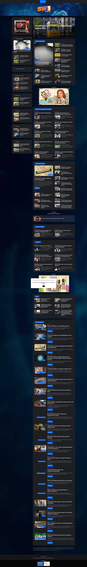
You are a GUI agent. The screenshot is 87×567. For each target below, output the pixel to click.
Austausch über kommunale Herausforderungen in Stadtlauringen (66, 299)
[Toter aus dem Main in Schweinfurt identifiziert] (57, 66)
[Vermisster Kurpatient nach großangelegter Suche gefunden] (37, 76)
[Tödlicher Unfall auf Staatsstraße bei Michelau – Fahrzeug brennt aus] (37, 71)
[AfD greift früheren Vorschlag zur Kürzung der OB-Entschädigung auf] (37, 312)
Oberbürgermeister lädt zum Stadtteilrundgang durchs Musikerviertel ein (46, 305)
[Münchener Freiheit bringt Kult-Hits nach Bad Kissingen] (57, 126)
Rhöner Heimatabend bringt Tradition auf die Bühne (59, 480)
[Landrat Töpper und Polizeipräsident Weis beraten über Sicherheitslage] (57, 172)
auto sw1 (37, 65)
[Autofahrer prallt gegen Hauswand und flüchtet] (43, 55)
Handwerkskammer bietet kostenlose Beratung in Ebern (25, 118)
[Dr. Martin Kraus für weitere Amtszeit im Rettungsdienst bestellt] (37, 126)
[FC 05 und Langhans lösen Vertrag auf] (37, 249)
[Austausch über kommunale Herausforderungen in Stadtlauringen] (57, 300)
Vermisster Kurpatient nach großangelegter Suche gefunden (46, 76)
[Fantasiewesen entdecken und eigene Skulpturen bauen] (37, 136)
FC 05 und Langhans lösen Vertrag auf (42, 245)
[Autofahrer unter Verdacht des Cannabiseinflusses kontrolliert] (57, 45)
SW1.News (42, 1)
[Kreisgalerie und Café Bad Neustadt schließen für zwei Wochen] (57, 167)
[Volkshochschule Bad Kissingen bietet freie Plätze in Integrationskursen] (37, 235)
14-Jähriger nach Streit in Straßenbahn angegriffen (24, 56)
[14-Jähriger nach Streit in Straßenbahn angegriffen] (57, 50)
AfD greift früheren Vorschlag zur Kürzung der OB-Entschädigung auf (46, 311)
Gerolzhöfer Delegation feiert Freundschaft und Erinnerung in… (66, 189)
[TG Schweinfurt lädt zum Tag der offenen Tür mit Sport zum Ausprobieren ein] (57, 259)
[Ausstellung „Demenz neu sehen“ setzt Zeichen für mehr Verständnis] (16, 150)
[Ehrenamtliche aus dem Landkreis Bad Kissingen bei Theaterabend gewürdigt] (37, 200)
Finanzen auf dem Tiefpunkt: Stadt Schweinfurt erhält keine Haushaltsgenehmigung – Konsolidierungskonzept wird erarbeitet (66, 312)
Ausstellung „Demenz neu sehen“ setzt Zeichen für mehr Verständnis (25, 149)
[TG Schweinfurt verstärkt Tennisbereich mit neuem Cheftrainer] (57, 250)
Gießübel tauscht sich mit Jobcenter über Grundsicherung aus (45, 299)
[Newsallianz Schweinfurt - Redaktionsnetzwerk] (43, 9)
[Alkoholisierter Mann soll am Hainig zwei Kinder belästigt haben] (57, 76)
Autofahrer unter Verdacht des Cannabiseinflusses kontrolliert (25, 61)
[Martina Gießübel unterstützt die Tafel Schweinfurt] (57, 178)
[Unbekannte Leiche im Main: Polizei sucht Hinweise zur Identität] (37, 81)
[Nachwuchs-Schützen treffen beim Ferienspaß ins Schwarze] (57, 146)
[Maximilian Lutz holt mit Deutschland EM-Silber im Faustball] (37, 268)
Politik (37, 296)
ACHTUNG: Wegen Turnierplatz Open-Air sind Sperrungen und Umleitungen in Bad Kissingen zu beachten (59, 358)
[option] (54, 27)
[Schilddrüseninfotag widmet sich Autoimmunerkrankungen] (57, 136)
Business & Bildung (40, 226)
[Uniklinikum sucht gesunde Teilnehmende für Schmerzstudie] (57, 156)
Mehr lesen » (50, 331)
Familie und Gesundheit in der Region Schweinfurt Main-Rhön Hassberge (54, 547)
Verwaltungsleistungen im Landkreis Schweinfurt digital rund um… (66, 184)
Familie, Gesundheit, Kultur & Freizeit (43, 109)
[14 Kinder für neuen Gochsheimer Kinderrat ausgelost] (37, 205)
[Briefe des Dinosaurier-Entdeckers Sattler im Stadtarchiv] (57, 195)
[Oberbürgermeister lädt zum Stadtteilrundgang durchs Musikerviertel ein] (37, 306)
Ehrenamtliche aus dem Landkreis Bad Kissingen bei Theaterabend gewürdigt (25, 129)
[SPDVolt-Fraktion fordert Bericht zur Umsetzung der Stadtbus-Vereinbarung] (57, 306)
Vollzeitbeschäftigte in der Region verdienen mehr (59, 368)
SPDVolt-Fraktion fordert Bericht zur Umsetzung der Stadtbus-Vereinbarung (66, 305)
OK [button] (43, 286)
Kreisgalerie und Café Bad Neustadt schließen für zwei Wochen (24, 144)
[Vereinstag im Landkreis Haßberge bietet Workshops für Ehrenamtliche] (16, 114)
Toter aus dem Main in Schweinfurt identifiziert (24, 83)
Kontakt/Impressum (43, 556)
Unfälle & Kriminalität (40, 41)
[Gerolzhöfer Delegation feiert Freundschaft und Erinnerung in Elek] (57, 189)
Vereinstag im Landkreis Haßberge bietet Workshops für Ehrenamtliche (25, 114)
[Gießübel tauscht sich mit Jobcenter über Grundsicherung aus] (37, 300)
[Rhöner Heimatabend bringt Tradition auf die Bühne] (37, 146)
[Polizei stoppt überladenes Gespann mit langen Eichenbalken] (57, 60)
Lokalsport (38, 242)
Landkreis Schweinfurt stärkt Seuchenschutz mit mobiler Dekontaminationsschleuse (66, 206)
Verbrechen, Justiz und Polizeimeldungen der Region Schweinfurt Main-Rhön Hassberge (40, 547)
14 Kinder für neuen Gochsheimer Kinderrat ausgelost (45, 206)
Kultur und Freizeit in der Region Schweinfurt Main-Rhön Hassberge (65, 547)
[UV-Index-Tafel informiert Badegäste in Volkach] (37, 117)
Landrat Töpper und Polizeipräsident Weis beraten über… (66, 173)
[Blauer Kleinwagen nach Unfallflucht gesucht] (57, 71)
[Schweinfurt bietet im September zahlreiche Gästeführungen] (37, 156)
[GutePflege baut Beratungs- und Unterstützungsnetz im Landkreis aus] (57, 117)
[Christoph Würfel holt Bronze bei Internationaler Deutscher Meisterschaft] (37, 259)
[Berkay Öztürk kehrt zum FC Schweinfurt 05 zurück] (57, 268)
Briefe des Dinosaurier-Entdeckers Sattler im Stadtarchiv (65, 195)
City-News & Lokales (40, 163)
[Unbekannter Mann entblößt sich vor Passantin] (57, 55)
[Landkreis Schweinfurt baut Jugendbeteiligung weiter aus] (57, 200)
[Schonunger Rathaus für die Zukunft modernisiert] (37, 195)
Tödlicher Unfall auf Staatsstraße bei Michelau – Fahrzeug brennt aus (24, 88)
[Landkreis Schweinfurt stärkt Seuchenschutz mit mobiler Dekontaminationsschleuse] (57, 205)
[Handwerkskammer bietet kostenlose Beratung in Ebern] (57, 235)
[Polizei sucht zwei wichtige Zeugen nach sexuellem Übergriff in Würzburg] (57, 81)
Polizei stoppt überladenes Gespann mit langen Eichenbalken (66, 60)
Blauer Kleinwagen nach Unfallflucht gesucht (58, 326)
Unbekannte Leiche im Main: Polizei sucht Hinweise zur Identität (25, 78)
